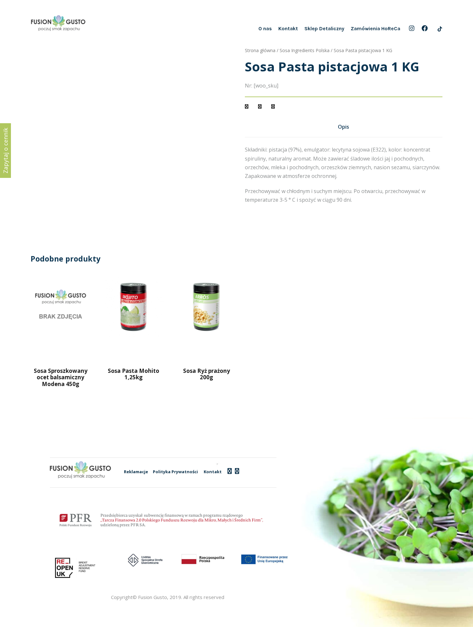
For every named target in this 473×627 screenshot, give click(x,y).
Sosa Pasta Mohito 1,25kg (133, 374)
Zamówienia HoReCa (375, 28)
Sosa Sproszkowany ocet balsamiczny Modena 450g (61, 377)
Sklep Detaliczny (324, 28)
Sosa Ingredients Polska (304, 50)
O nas (265, 28)
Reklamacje (136, 472)
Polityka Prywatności (175, 472)
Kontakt (288, 28)
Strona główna (260, 50)
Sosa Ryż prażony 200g (206, 374)
